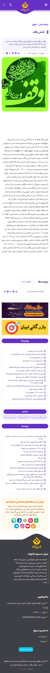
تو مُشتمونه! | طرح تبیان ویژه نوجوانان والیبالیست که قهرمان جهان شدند (25, 381)
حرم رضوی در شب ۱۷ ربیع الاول (33, 360)
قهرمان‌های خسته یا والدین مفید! (32, 464)
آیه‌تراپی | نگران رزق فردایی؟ (34, 395)
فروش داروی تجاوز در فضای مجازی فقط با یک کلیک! (26, 468)
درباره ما (43, 641)
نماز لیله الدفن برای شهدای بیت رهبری (30, 461)
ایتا (33, 526)
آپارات (30, 520)
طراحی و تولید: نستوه (23, 669)
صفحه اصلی (43, 24)
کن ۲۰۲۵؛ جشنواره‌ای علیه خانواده (32, 448)
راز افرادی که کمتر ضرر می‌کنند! (33, 451)
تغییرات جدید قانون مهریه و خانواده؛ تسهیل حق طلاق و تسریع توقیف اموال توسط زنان (25, 475)
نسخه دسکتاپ (26, 649)
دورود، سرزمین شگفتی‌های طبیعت (31, 455)
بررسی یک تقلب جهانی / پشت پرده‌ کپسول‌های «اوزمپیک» (24, 373)
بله (14, 520)
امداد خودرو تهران (23, 417)
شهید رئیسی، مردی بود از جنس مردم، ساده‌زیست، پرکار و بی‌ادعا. (24, 437)
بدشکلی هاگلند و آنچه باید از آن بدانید (30, 471)
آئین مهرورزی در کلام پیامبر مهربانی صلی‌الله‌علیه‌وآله (26, 367)
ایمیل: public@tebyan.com (34, 617)
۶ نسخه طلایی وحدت (36, 357)
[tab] (25, 341)
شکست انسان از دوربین (35, 351)
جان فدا (40, 458)
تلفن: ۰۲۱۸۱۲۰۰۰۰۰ (39, 612)
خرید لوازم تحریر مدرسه (38, 417)
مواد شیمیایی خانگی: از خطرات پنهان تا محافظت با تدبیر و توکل (24, 484)
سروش (19, 520)
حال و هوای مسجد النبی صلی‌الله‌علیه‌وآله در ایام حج (26, 480)
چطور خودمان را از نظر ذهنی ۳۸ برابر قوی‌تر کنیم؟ (27, 445)
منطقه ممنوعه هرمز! (36, 389)
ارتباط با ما (42, 636)
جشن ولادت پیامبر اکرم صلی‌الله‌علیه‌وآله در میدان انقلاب (24, 386)
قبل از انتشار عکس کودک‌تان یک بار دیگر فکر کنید (27, 354)
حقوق (34, 24)
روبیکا (25, 520)
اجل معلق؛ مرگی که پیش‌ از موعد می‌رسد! (29, 489)
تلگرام (16, 526)
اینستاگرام (22, 526)
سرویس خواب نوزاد (10, 417)
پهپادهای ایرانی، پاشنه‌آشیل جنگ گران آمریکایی (27, 399)
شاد (36, 520)
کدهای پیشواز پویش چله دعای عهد (31, 442)
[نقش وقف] (25, 84)
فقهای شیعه (26, 281)
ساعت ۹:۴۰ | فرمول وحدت (34, 392)
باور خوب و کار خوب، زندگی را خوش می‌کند (29, 370)
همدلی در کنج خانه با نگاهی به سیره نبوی (29, 377)
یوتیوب (27, 526)
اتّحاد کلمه (39, 364)
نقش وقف (39, 32)
